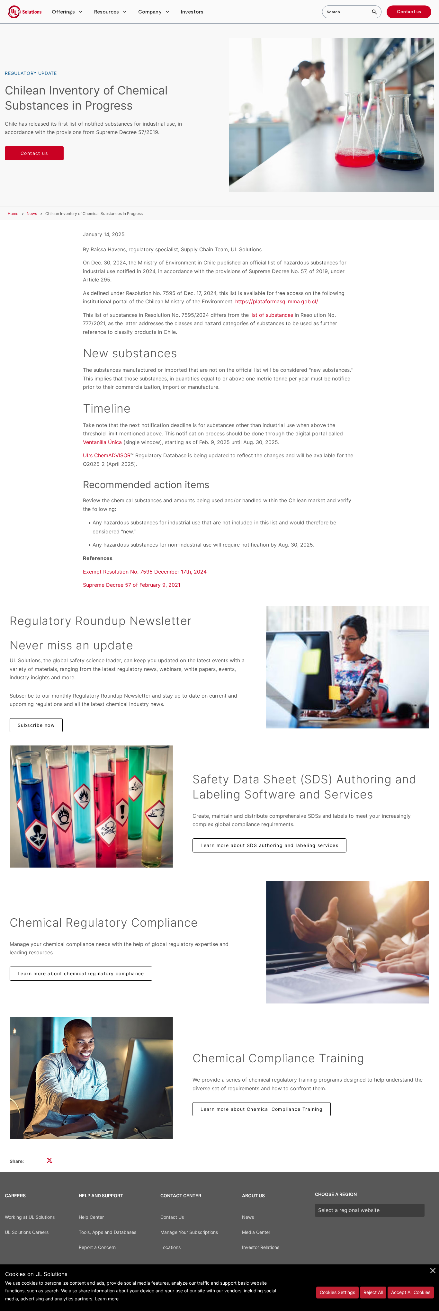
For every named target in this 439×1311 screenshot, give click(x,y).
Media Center (256, 1232)
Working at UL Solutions (30, 1217)
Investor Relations (260, 1247)
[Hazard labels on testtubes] (91, 806)
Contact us (409, 12)
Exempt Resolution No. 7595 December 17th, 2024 (145, 571)
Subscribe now (36, 725)
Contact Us (172, 1217)
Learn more (107, 1298)
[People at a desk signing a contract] (347, 942)
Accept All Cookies (410, 1292)
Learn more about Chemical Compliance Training (262, 1109)
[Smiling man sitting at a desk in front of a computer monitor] (91, 1078)
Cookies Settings (337, 1292)
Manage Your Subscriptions (189, 1232)
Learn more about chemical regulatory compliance (81, 973)
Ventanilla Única (102, 442)
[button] (68, 11)
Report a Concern (97, 1247)
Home (13, 213)
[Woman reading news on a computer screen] (347, 667)
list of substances (271, 315)
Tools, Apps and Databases (107, 1232)
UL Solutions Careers (27, 1232)
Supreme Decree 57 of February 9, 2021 (131, 585)
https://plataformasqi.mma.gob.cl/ (276, 301)
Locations (170, 1247)
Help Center (91, 1217)
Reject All (373, 1292)
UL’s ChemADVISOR (106, 455)
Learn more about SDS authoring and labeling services (269, 845)
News (32, 213)
